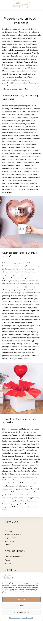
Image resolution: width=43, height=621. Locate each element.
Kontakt (8, 563)
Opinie (7, 544)
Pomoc (7, 560)
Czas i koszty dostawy (13, 557)
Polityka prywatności (13, 534)
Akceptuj (21, 599)
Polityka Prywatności (14, 618)
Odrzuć (21, 606)
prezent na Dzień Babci (28, 50)
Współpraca (9, 541)
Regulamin (9, 531)
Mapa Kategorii (10, 538)
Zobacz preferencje (21, 612)
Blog (6, 528)
